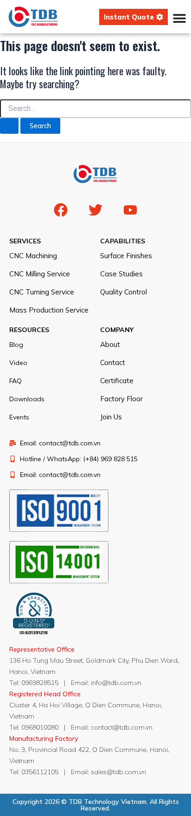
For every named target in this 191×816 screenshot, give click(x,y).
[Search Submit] (9, 126)
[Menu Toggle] (179, 18)
